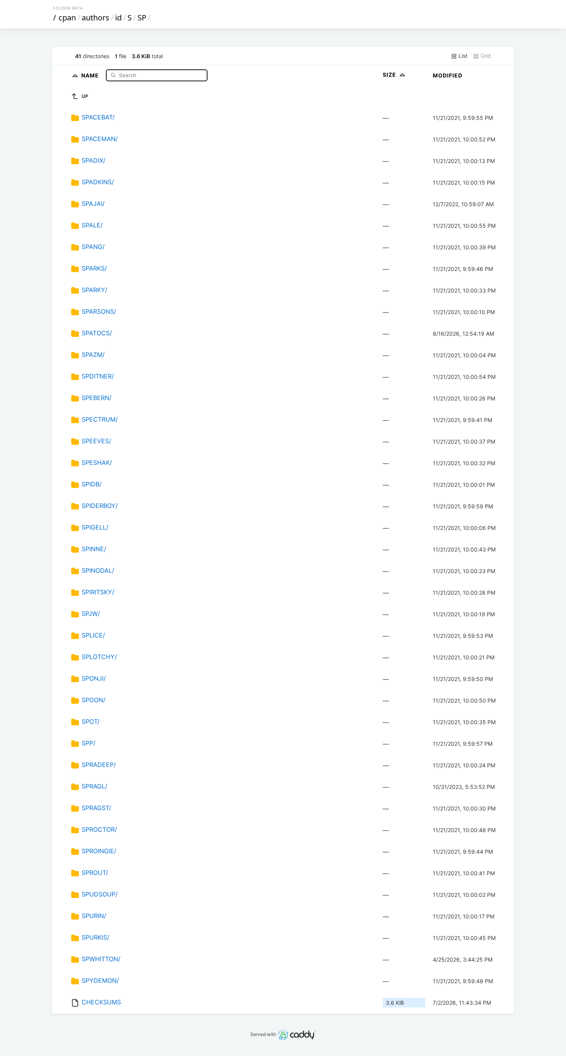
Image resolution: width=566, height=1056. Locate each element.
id (118, 17)
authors (95, 17)
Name (90, 75)
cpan (67, 17)
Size (390, 74)
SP (141, 17)
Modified (447, 75)
